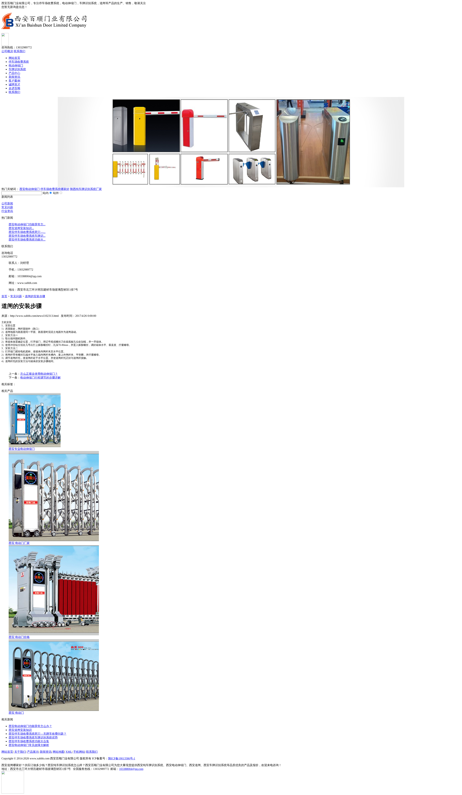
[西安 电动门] (54, 710)
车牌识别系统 (17, 69)
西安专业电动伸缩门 (22, 448)
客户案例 (14, 80)
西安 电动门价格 (19, 637)
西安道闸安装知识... (21, 228)
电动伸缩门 (16, 65)
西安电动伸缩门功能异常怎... (27, 224)
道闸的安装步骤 (35, 296)
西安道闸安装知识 (20, 729)
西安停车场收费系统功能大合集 (29, 741)
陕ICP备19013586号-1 (121, 758)
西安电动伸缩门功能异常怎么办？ (30, 726)
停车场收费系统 (19, 61)
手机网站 (79, 751)
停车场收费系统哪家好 (54, 189)
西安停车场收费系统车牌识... (27, 235)
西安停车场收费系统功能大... (27, 239)
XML (69, 751)
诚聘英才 (14, 84)
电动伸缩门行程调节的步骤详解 (40, 377)
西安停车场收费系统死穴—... (27, 232)
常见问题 (16, 296)
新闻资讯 (14, 76)
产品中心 (14, 73)
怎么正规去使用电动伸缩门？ (39, 373)
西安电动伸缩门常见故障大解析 (29, 745)
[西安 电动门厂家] (54, 540)
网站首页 (14, 57)
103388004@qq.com (131, 768)
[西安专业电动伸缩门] (35, 446)
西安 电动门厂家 (19, 543)
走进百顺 (14, 88)
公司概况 (7, 51)
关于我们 (20, 751)
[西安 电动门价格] (54, 634)
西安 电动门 (16, 712)
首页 (4, 296)
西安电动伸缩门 (29, 189)
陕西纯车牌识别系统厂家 (86, 189)
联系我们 (19, 51)
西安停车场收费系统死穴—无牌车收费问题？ (37, 733)
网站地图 (58, 751)
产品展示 (33, 751)
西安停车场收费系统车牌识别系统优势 (33, 737)
